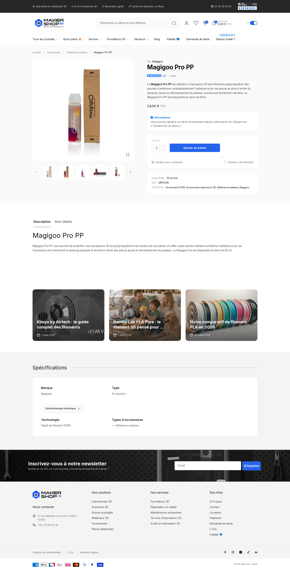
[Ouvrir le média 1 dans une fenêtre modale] (83, 110)
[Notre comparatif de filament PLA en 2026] (221, 315)
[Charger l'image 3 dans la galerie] (83, 172)
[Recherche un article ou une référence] (174, 23)
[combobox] (138, 23)
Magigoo (155, 61)
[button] (228, 23)
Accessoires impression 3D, (201, 187)
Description (42, 221)
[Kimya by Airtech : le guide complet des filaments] (68, 315)
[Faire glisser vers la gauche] (36, 172)
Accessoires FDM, (176, 187)
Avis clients (63, 221)
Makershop (245, 564)
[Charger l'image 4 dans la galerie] (100, 172)
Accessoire (119, 393)
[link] (221, 6)
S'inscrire (251, 466)
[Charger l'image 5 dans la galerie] (117, 172)
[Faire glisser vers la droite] (130, 172)
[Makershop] (47, 497)
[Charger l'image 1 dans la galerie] (49, 172)
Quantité (156, 140)
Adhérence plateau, (228, 187)
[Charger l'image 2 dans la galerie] (66, 172)
